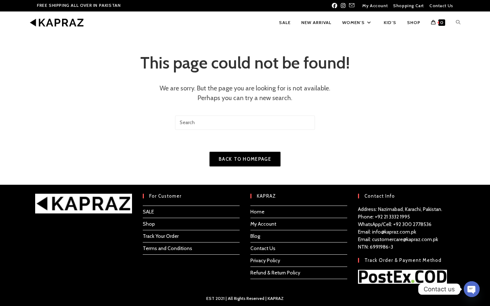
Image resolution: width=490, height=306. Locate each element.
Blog (255, 236)
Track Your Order (161, 236)
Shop (149, 224)
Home (257, 211)
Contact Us (441, 5)
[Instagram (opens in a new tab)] (343, 5)
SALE (148, 211)
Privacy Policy (265, 260)
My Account (375, 5)
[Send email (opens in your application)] (351, 5)
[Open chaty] (472, 289)
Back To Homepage (245, 159)
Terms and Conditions (167, 248)
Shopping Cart (408, 5)
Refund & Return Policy (275, 272)
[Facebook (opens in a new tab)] (335, 5)
